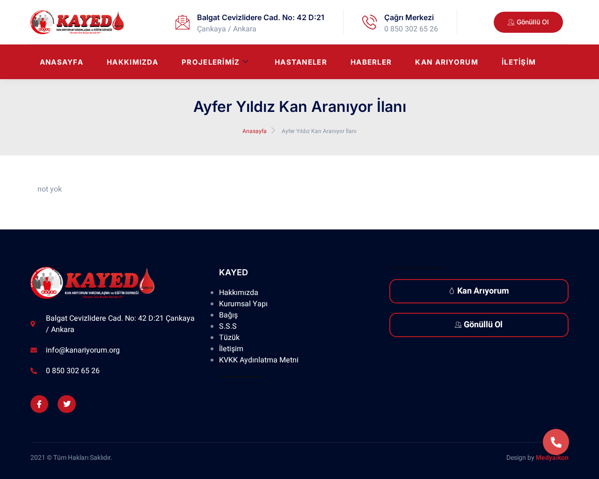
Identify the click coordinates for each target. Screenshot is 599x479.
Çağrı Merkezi (409, 17)
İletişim (519, 62)
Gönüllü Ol (483, 324)
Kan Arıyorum (446, 62)
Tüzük (229, 337)
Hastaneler (301, 62)
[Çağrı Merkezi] (369, 22)
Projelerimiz (211, 62)
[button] (556, 442)
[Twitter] (66, 404)
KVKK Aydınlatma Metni (259, 360)
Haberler (371, 62)
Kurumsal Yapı (243, 304)
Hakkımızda (132, 62)
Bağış (228, 315)
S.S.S (228, 326)
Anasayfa (61, 62)
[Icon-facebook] (39, 404)
